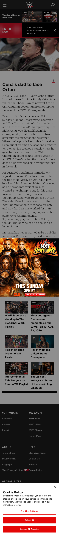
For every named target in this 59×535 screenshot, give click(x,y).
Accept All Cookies (29, 529)
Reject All (29, 520)
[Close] (55, 487)
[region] (29, 509)
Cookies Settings (29, 511)
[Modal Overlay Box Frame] (29, 267)
